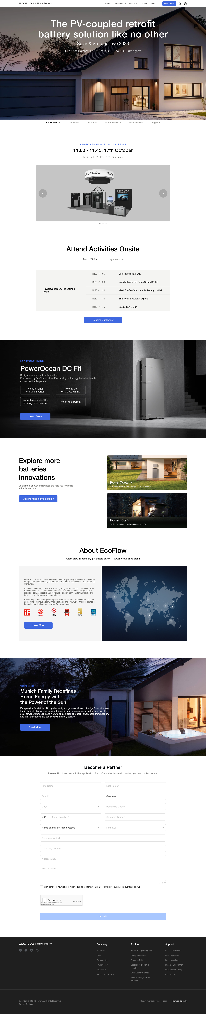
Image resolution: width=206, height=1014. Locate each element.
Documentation (172, 970)
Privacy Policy (102, 974)
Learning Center (172, 965)
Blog (99, 965)
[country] (185, 13)
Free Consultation (172, 960)
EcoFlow (39, 1010)
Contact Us (170, 984)
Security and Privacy (105, 984)
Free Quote (169, 13)
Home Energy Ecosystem (141, 960)
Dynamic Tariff (137, 970)
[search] (179, 13)
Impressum (101, 979)
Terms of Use (102, 970)
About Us (101, 960)
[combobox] (71, 816)
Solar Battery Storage (140, 982)
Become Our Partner (174, 974)
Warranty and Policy (173, 979)
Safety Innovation (138, 965)
